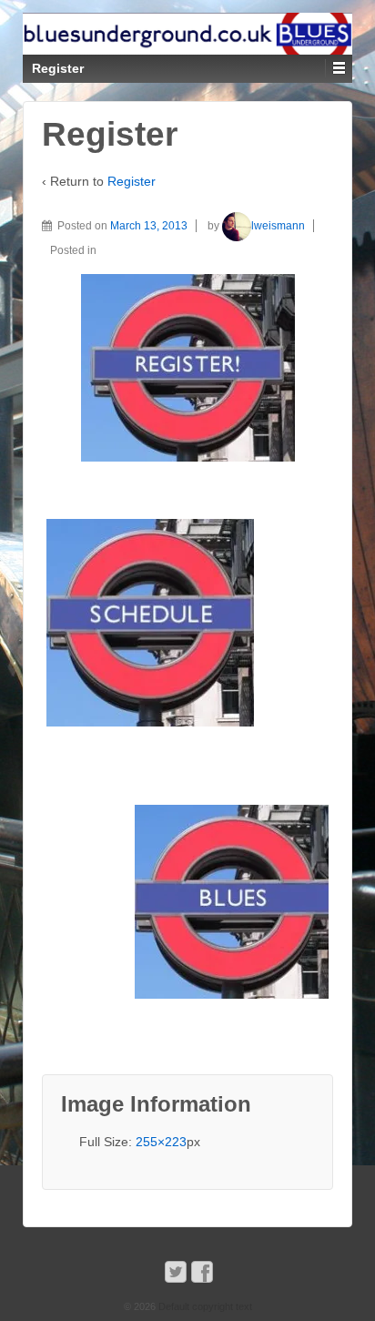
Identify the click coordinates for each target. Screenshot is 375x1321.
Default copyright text (204, 1306)
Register (131, 181)
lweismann (278, 225)
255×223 (161, 1141)
